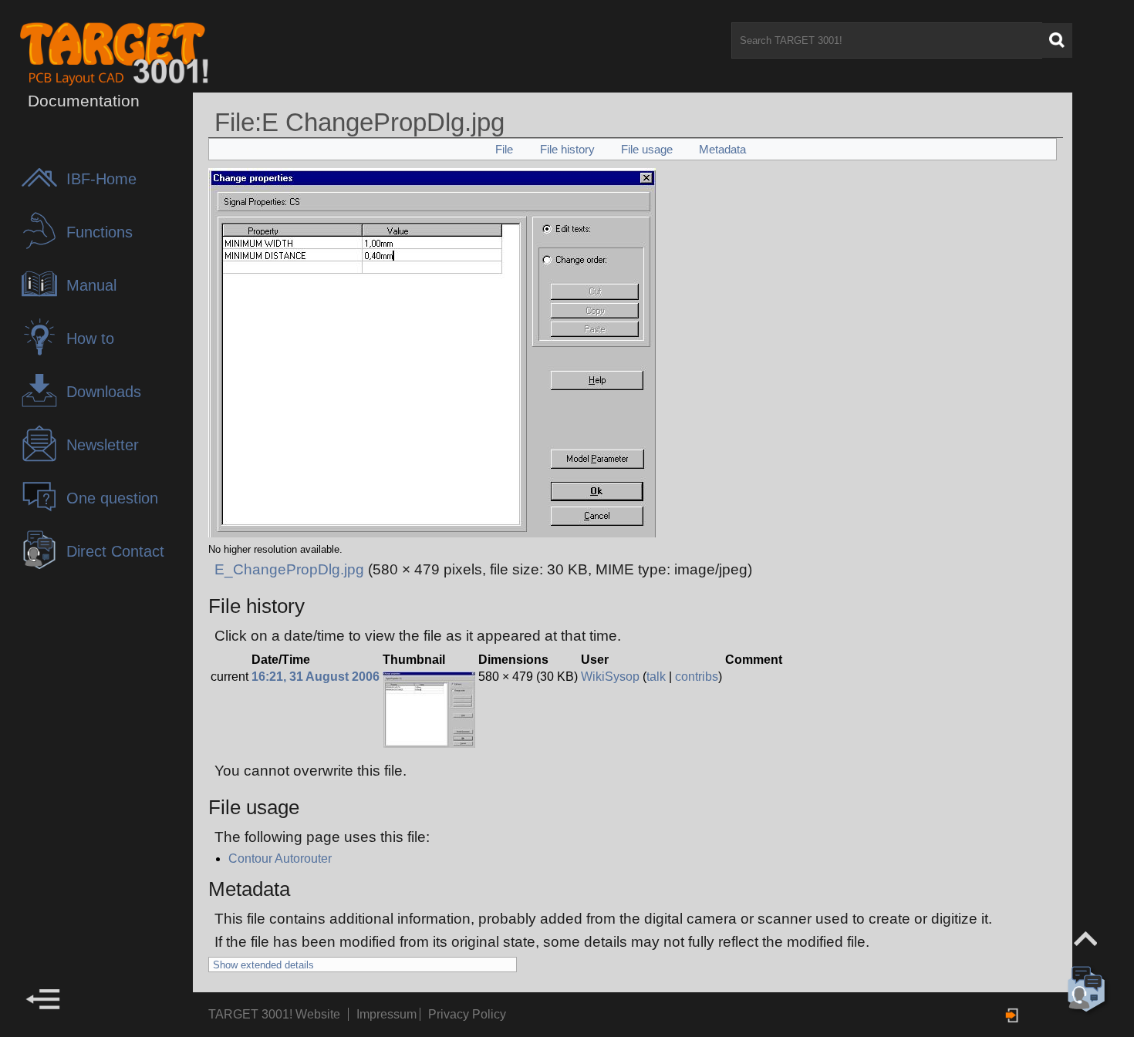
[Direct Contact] (43, 564)
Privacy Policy (467, 1014)
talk (656, 676)
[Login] (1013, 1015)
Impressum (388, 1014)
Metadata (722, 149)
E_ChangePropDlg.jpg (289, 569)
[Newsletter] (43, 458)
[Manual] (43, 298)
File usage (647, 149)
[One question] (43, 511)
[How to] (43, 352)
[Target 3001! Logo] (102, 53)
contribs (696, 676)
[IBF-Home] (43, 192)
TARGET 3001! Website (274, 1014)
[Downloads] (43, 405)
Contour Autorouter (280, 858)
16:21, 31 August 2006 (315, 676)
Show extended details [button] (263, 965)
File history (567, 149)
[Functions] (43, 245)
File (504, 149)
